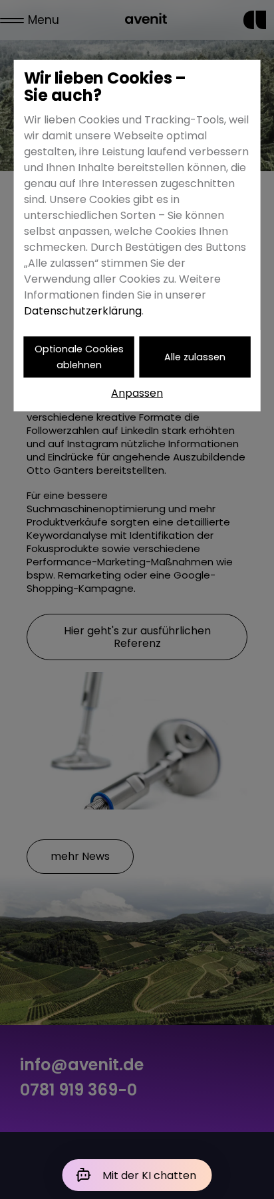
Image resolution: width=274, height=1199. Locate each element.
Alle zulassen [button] (194, 357)
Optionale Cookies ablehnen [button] (79, 357)
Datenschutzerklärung (83, 310)
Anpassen (137, 393)
